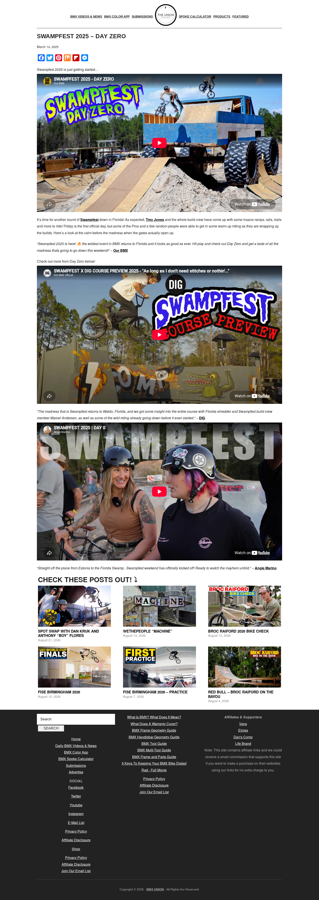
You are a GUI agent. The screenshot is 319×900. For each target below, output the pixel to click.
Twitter (76, 796)
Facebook (76, 787)
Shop (76, 848)
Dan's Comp (243, 736)
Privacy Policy (76, 831)
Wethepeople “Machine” (147, 631)
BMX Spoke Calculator (76, 758)
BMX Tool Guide (154, 743)
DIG (202, 417)
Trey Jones (155, 219)
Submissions (76, 765)
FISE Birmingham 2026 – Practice (155, 691)
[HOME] (166, 15)
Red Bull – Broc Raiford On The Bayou (240, 694)
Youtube (76, 804)
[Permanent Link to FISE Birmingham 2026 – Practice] (159, 667)
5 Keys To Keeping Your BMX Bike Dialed (154, 763)
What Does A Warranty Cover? (154, 723)
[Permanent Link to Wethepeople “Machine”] (159, 606)
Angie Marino (266, 567)
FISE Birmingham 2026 (59, 691)
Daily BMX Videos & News (76, 745)
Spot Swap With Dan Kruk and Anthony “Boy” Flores (68, 633)
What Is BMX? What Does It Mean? (154, 716)
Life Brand (243, 743)
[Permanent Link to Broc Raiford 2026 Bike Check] (244, 606)
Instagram (76, 813)
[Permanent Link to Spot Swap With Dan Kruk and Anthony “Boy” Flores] (74, 606)
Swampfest (89, 219)
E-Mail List (76, 822)
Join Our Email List (75, 870)
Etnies (243, 730)
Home (76, 738)
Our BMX (120, 250)
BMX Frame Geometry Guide (154, 730)
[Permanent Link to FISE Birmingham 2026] (74, 667)
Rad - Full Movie (154, 769)
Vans (243, 723)
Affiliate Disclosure (76, 839)
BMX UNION (155, 889)
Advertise (76, 771)
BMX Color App (76, 752)
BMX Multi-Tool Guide (154, 750)
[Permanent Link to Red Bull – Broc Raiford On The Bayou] (244, 667)
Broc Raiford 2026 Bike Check (238, 631)
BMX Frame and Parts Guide (154, 756)
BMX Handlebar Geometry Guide (154, 736)
